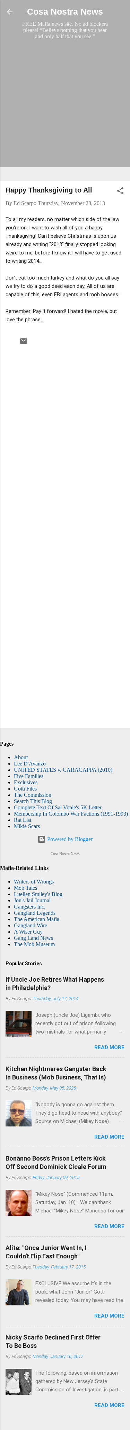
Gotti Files (25, 789)
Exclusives (25, 782)
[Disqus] (65, 441)
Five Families (28, 776)
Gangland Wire (30, 925)
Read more (109, 1047)
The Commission (32, 795)
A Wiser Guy (28, 932)
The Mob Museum (34, 944)
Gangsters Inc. (29, 907)
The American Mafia (36, 919)
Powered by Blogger (69, 839)
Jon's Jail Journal (32, 900)
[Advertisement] (65, 110)
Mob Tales (25, 888)
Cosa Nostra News (65, 11)
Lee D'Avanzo (30, 764)
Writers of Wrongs (34, 882)
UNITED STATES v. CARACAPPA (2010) (63, 770)
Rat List (22, 820)
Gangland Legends (34, 913)
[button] (120, 192)
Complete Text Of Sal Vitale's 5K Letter (58, 807)
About (21, 757)
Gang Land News (33, 938)
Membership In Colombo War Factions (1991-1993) (71, 814)
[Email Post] (23, 343)
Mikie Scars (27, 826)
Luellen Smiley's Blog (38, 894)
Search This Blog (33, 801)
